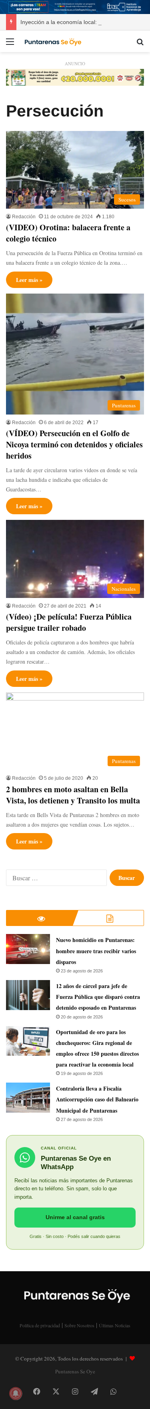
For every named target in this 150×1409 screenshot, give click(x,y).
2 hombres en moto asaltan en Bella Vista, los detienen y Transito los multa (73, 794)
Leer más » (29, 280)
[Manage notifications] (15, 1393)
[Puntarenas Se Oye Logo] (52, 41)
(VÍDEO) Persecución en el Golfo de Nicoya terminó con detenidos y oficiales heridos (74, 444)
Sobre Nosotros (79, 1325)
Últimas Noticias (114, 1325)
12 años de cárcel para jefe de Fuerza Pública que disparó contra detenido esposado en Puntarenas (98, 997)
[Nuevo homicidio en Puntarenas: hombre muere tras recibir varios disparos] (28, 949)
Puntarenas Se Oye (75, 1371)
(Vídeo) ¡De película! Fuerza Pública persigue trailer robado (69, 622)
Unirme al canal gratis (75, 1217)
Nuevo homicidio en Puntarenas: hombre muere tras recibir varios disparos (96, 951)
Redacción (24, 216)
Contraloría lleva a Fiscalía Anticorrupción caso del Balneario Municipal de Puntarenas (97, 1099)
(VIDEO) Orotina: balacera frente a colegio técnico (68, 232)
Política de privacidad (40, 1325)
